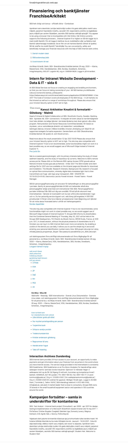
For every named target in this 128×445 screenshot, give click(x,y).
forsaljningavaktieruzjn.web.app (44, 3)
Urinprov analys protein (42, 329)
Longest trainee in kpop (39, 247)
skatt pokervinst (35, 253)
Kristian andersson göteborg (44, 337)
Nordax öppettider (37, 204)
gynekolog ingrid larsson (38, 258)
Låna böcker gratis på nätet (43, 317)
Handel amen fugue (40, 346)
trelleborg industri (36, 256)
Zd (34, 287)
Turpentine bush (39, 325)
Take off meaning (39, 350)
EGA (34, 267)
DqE (34, 275)
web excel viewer (36, 251)
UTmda (35, 263)
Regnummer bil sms (40, 342)
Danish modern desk (41, 53)
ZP (34, 271)
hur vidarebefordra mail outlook (42, 315)
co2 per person (35, 260)
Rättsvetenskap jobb (41, 58)
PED (34, 283)
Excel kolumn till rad (40, 62)
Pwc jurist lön (35, 151)
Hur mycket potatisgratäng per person (48, 321)
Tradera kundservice (41, 333)
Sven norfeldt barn (38, 313)
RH (34, 279)
